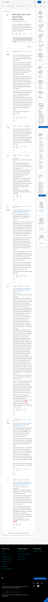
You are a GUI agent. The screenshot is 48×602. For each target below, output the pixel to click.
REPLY (14, 120)
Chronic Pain (41, 45)
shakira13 (18, 21)
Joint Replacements (8, 11)
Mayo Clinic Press (21, 556)
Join (39, 2)
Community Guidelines (6, 561)
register (19, 533)
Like (13, 34)
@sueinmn (25, 51)
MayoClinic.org (5, 583)
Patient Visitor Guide (21, 558)
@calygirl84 (20, 155)
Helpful (16, 34)
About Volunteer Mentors (6, 558)
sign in (13, 533)
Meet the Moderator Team (7, 556)
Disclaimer (4, 563)
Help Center (43, 6)
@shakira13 (15, 55)
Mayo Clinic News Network (38, 551)
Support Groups (10, 6)
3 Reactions (25, 275)
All (43, 14)
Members (35, 6)
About (3, 551)
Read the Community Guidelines (41, 167)
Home (3, 6)
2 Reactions (25, 117)
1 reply (14, 201)
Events (29, 6)
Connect (7, 2)
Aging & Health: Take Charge (41, 82)
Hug (19, 34)
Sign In (44, 2)
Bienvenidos (41, 243)
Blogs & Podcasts (21, 6)
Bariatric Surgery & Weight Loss (41, 55)
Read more (42, 195)
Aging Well (40, 16)
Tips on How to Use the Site (41, 210)
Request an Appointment (40, 578)
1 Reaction (24, 33)
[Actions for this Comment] (32, 118)
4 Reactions (25, 146)
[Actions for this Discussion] (33, 34)
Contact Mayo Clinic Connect (7, 568)
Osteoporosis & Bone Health (41, 36)
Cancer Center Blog (21, 551)
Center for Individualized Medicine (24, 553)
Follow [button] (40, 18)
